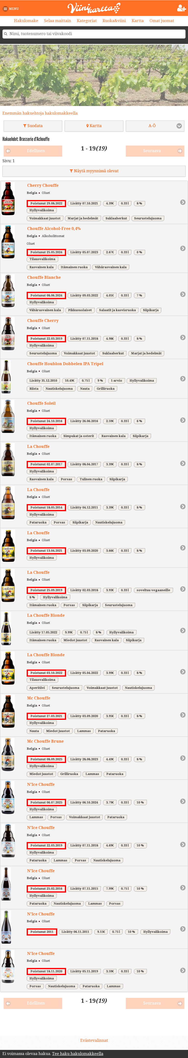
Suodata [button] (34, 125)
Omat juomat (162, 20)
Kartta (138, 20)
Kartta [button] (95, 125)
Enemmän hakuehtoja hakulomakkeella (40, 113)
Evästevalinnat (94, 1040)
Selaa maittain (57, 20)
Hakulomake (26, 20)
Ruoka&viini (114, 20)
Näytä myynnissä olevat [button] (95, 171)
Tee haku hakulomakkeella (77, 1053)
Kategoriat (87, 20)
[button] (11, 8)
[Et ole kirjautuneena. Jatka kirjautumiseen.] (181, 8)
